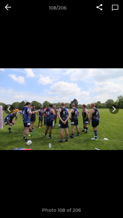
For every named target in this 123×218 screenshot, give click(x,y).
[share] (99, 7)
